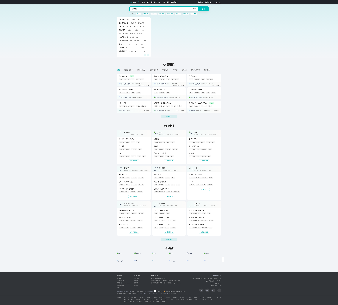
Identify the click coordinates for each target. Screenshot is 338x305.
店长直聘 (126, 297)
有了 (164, 2)
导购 (143, 51)
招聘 (152, 299)
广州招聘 (155, 297)
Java (127, 19)
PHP (138, 19)
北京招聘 (141, 297)
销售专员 (185, 13)
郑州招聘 (202, 297)
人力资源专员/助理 (135, 37)
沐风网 (157, 302)
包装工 (137, 44)
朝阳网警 (183, 291)
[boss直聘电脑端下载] (219, 290)
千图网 (210, 299)
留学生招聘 (133, 297)
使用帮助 (136, 285)
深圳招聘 (161, 297)
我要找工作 (208, 2)
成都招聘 (195, 297)
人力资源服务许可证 (121, 293)
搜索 (203, 9)
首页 (139, 2)
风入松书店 (138, 299)
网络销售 (139, 33)
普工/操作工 (129, 44)
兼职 (132, 299)
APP (160, 2)
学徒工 (143, 44)
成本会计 (143, 40)
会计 (131, 40)
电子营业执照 (159, 291)
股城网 (152, 302)
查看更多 (169, 116)
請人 (157, 299)
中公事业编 (139, 302)
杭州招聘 (168, 297)
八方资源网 (203, 299)
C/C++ (133, 19)
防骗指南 (136, 283)
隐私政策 (136, 281)
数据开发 (145, 13)
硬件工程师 (141, 23)
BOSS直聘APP (120, 281)
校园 (152, 2)
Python (139, 13)
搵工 (162, 299)
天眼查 (177, 299)
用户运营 (161, 13)
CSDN (182, 299)
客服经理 (142, 30)
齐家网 (126, 302)
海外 (168, 2)
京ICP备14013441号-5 (137, 291)
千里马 (196, 299)
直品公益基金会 (120, 285)
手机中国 (132, 302)
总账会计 (136, 40)
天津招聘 (175, 297)
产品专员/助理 (134, 26)
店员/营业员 (132, 51)
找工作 (167, 299)
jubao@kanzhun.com (176, 283)
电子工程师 (133, 23)
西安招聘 (182, 297)
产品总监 (142, 26)
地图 (194, 9)
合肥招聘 (126, 299)
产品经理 (125, 26)
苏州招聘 (188, 297)
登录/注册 (217, 2)
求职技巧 (119, 287)
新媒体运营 (170, 13)
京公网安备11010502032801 (173, 291)
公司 (148, 2)
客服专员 (178, 13)
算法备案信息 (172, 293)
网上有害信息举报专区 (133, 293)
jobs (172, 299)
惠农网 (163, 302)
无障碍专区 (174, 2)
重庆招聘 (209, 297)
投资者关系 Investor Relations (124, 283)
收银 (139, 51)
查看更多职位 (133, 160)
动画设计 (153, 13)
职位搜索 (119, 278)
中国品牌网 (189, 299)
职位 (143, 2)
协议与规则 (136, 278)
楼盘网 (146, 302)
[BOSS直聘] (121, 2)
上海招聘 (148, 297)
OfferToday (146, 299)
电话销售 (193, 13)
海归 (155, 2)
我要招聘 (200, 2)
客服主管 (135, 30)
